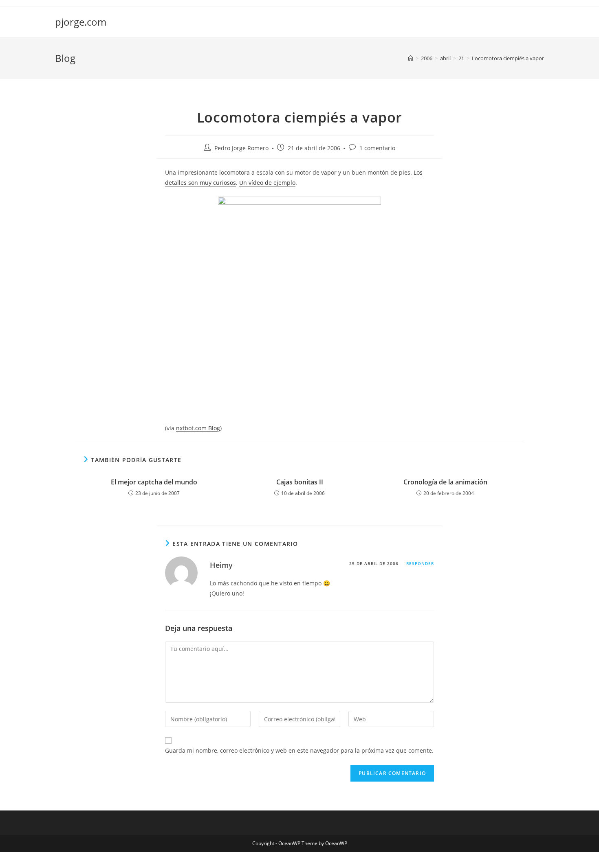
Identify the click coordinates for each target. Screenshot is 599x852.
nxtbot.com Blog (198, 428)
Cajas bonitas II (299, 481)
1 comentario (377, 148)
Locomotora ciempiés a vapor (508, 58)
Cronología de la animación (445, 481)
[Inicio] (410, 58)
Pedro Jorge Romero (241, 148)
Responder (420, 563)
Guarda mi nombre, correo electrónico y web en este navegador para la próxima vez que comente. (299, 750)
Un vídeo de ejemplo (267, 182)
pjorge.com (80, 21)
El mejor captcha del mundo (154, 481)
